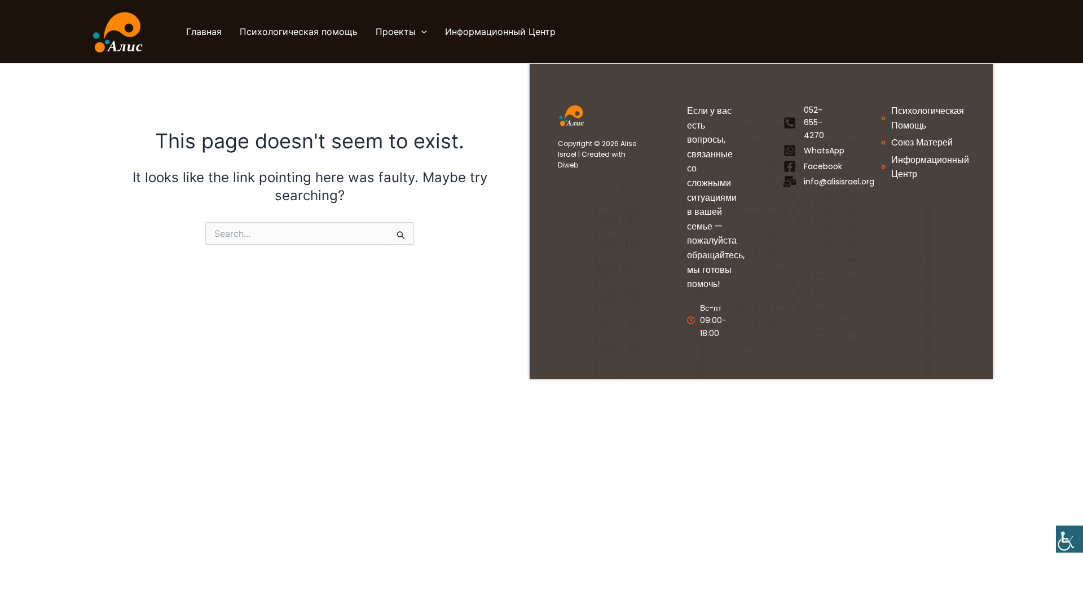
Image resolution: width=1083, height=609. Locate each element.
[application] (421, 31)
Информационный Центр (500, 31)
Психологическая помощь (299, 31)
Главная (204, 31)
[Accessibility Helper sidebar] (1069, 539)
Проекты (396, 31)
